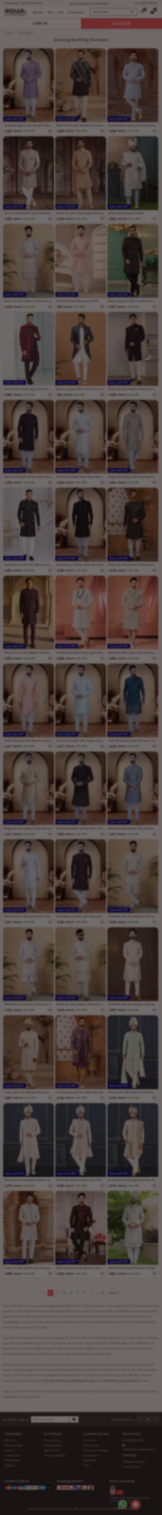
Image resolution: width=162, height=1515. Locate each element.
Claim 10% (132, 778)
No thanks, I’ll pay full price (97, 797)
